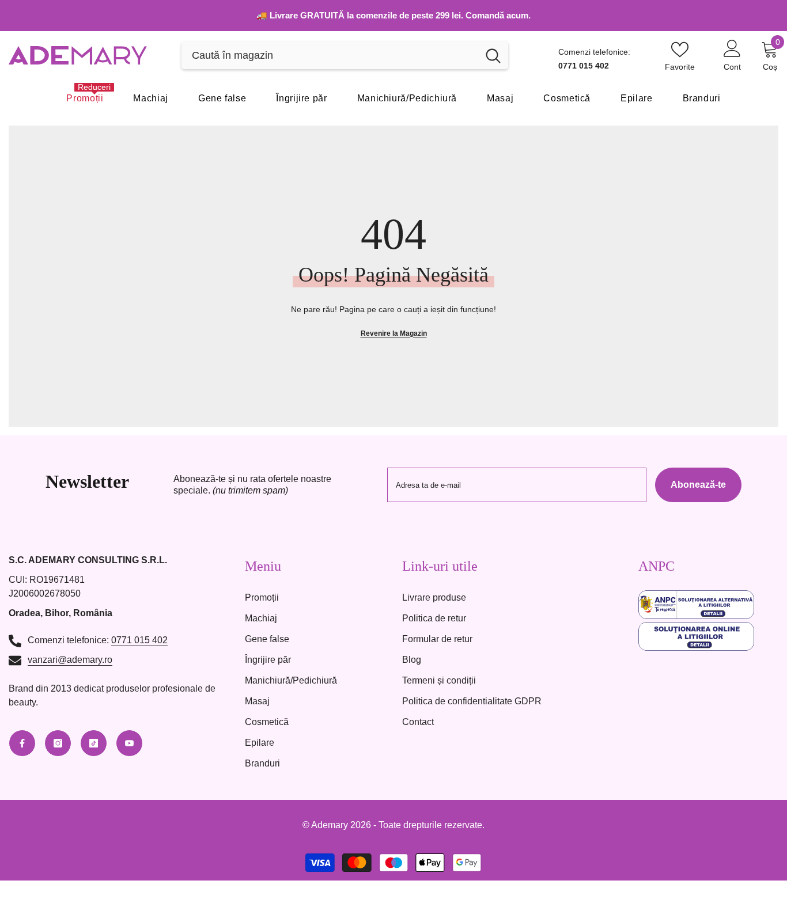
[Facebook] (22, 743)
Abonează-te (698, 484)
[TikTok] (93, 743)
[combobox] (329, 55)
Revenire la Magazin (394, 333)
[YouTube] (129, 743)
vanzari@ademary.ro (70, 660)
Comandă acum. (498, 15)
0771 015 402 (139, 640)
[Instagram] (57, 743)
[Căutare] (344, 55)
